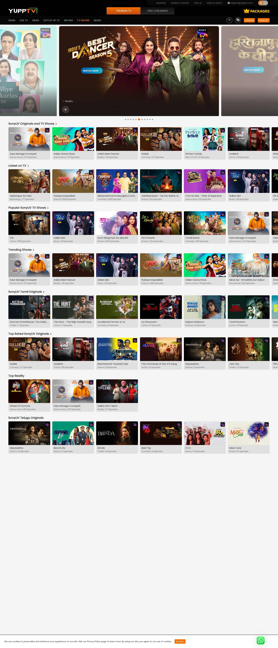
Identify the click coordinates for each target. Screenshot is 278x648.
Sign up (263, 20)
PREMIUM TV (123, 11)
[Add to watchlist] (65, 109)
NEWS (35, 20)
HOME (11, 20)
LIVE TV (24, 20)
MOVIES (68, 20)
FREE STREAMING (157, 11)
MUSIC (97, 20)
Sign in (249, 20)
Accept (180, 641)
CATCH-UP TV (51, 20)
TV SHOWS (83, 20)
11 (152, 119)
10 (149, 119)
